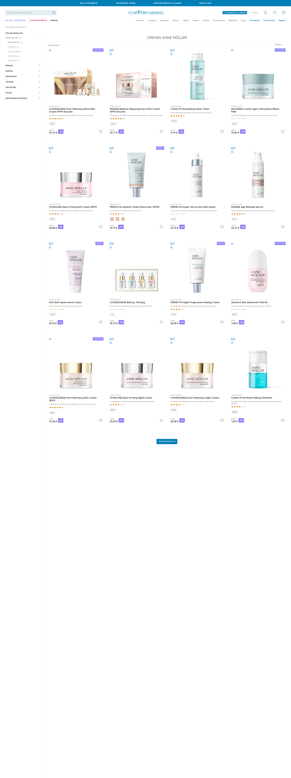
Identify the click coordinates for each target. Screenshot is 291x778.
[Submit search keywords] (54, 12)
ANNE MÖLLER (10, 27)
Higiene (196, 20)
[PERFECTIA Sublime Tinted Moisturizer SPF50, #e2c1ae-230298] (123, 219)
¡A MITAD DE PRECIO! (38, 20)
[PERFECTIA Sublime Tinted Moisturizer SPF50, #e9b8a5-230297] (117, 219)
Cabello (185, 20)
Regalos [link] (282, 20)
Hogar (243, 20)
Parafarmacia (219, 20)
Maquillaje (164, 20)
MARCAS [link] (54, 20)
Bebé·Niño (233, 20)
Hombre (205, 20)
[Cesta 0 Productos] (283, 12)
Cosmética (152, 20)
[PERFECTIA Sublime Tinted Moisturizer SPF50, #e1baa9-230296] (112, 219)
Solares (175, 20)
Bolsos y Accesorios (15, 20)
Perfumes (140, 20)
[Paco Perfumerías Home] (146, 13)
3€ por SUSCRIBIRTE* (89, 3)
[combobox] (31, 12)
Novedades (255, 20)
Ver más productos (166, 441)
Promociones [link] (269, 20)
